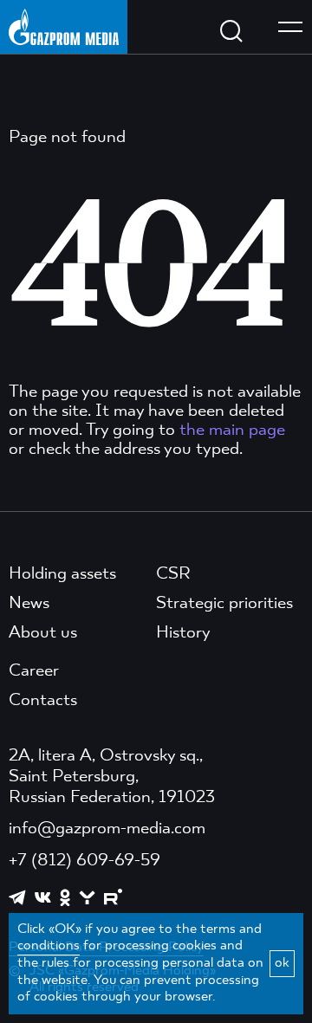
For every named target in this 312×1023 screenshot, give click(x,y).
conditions (48, 946)
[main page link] (64, 26)
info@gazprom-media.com (107, 829)
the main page (232, 430)
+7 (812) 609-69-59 (84, 861)
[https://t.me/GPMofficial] (17, 897)
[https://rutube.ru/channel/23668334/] (113, 897)
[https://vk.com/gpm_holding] (43, 897)
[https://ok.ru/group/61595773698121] (65, 897)
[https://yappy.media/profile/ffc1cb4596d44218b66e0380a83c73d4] (87, 897)
